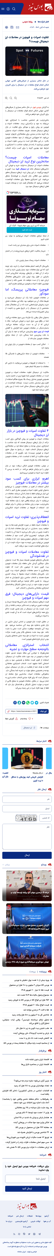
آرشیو (46, 1216)
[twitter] (32, 703)
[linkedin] (23, 703)
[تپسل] (7, 192)
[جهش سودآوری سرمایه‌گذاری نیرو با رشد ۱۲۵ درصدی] (27, 951)
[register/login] (8, 9)
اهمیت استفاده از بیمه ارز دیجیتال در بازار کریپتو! (23, 774)
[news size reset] (10, 98)
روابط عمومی (27, 22)
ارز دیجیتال (28, 727)
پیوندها (38, 1216)
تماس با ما (27, 1226)
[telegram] (36, 703)
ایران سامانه (21, 1251)
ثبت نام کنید (27, 230)
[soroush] (19, 703)
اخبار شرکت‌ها (43, 22)
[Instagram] (34, 1234)
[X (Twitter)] (29, 1234)
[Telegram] (39, 1234)
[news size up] (6, 98)
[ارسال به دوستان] (17, 27)
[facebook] (15, 703)
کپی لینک (43, 711)
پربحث (32, 972)
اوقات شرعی (35, 1221)
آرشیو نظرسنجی (21, 1221)
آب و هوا (47, 1221)
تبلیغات (30, 1216)
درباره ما (9, 1221)
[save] (12, 27)
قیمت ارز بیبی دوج (41, 331)
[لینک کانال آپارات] (19, 1234)
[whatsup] (28, 703)
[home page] (40, 7)
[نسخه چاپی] (6, 27)
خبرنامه (10, 1216)
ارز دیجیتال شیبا (23, 169)
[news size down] (15, 98)
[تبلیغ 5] (27, 695)
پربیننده (43, 972)
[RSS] (14, 1234)
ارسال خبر (20, 1216)
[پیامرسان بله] (24, 1234)
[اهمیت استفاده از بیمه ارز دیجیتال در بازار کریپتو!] (23, 758)
